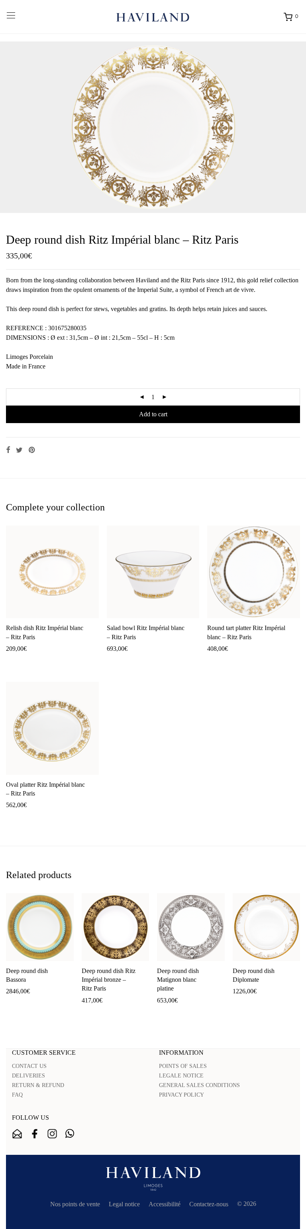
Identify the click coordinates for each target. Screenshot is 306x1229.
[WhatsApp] (70, 1134)
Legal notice (124, 1204)
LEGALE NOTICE (181, 1076)
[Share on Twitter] (19, 450)
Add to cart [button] (16, 661)
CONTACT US (29, 1066)
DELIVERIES (28, 1076)
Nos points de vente (75, 1204)
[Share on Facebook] (8, 450)
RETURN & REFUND (38, 1085)
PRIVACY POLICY (181, 1095)
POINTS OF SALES (183, 1066)
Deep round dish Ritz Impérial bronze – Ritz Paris (108, 979)
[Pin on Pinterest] (32, 450)
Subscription (17, 1134)
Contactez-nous (208, 1204)
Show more (48, 661)
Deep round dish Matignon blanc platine (178, 979)
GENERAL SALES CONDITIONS (199, 1085)
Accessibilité (164, 1204)
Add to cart (153, 414)
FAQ (17, 1095)
